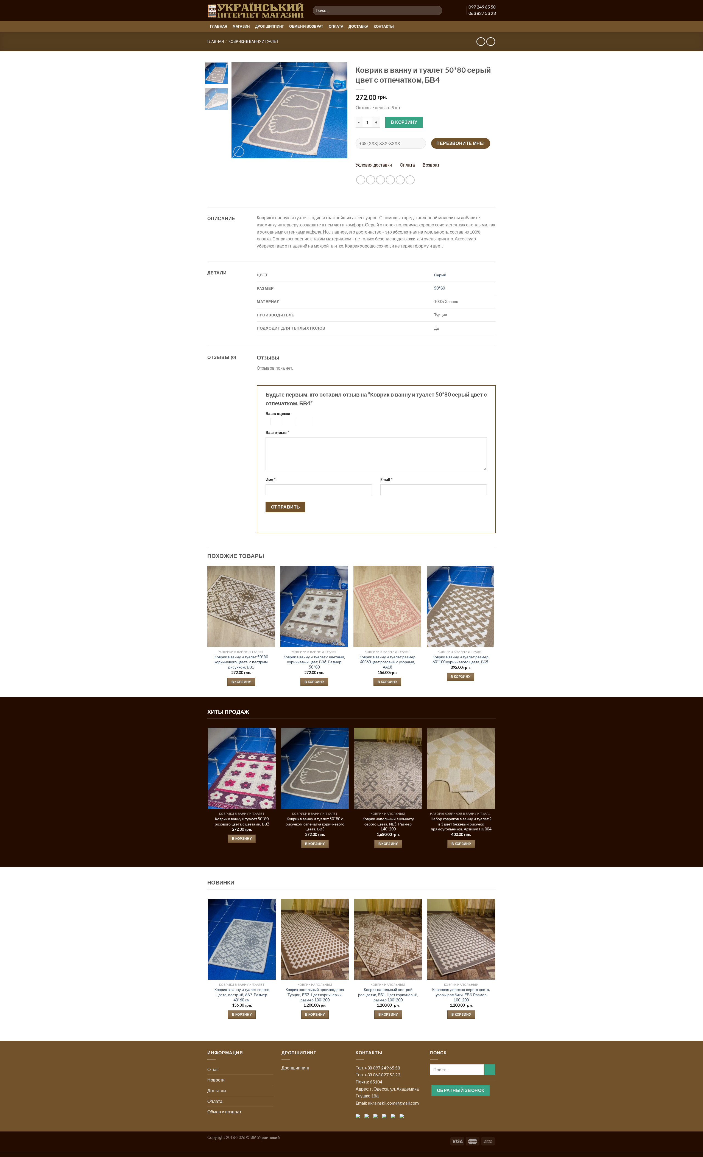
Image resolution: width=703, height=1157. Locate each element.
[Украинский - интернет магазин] (256, 10)
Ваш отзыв (277, 432)
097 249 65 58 (482, 6)
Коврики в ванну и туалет (253, 41)
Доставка (358, 26)
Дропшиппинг (269, 26)
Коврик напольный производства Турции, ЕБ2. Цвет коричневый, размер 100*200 (315, 994)
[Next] (338, 110)
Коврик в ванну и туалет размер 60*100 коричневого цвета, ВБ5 (461, 659)
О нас (213, 1069)
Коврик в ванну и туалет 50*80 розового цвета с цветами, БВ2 (242, 821)
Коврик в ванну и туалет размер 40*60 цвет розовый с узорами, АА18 (387, 662)
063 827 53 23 (482, 13)
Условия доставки (374, 164)
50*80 (439, 288)
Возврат (431, 164)
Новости (216, 1079)
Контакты (384, 26)
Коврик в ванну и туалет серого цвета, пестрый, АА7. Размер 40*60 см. (241, 994)
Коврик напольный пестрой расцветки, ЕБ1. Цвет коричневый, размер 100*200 (388, 994)
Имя (270, 479)
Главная (218, 26)
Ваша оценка (278, 413)
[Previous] (241, 110)
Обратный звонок (460, 1090)
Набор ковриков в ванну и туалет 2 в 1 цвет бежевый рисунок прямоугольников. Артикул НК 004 (461, 823)
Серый (440, 275)
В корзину (404, 122)
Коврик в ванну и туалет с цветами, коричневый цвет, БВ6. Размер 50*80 (314, 662)
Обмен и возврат (306, 26)
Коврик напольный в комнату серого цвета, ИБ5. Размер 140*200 (388, 823)
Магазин (241, 26)
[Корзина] (458, 10)
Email (386, 479)
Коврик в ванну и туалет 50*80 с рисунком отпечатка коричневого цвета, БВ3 (315, 823)
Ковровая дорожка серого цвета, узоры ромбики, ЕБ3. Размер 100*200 (461, 994)
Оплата (336, 26)
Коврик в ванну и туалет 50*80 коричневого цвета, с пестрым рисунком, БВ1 (241, 662)
